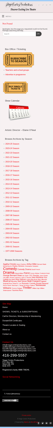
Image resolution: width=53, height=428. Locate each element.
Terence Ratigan (17, 288)
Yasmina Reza (17, 290)
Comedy (10, 269)
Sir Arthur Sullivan (29, 285)
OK (38, 34)
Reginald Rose (7, 283)
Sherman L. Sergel (17, 285)
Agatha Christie (9, 264)
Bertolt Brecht (7, 266)
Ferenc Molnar (34, 273)
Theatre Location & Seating (13, 325)
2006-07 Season (12, 220)
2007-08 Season (12, 215)
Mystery (14, 281)
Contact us (7, 334)
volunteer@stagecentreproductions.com (19, 350)
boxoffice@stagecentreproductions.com (19, 349)
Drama (8, 272)
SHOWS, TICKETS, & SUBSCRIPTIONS (20, 312)
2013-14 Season (12, 188)
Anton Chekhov (21, 264)
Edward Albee (19, 273)
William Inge (36, 288)
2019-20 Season (12, 162)
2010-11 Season (12, 202)
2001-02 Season (12, 242)
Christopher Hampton (31, 266)
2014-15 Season (12, 184)
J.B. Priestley (34, 275)
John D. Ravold (26, 277)
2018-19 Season (12, 166)
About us (6, 329)
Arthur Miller (32, 264)
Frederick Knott (45, 273)
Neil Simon (22, 281)
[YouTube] (46, 5)
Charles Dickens (18, 266)
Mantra (26, 422)
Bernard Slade (41, 264)
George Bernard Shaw (12, 275)
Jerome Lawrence (15, 277)
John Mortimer (37, 277)
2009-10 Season (12, 206)
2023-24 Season (12, 148)
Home (5, 307)
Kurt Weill (12, 279)
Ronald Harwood (42, 283)
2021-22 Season (12, 157)
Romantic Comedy (29, 283)
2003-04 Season (12, 233)
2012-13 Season (12, 193)
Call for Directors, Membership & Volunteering (21, 316)
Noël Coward (33, 281)
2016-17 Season (12, 175)
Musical (7, 281)
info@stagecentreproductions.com (16, 345)
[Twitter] (42, 5)
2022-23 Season (12, 153)
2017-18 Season (12, 171)
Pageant (43, 281)
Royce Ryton (7, 285)
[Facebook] (39, 5)
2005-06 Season (12, 224)
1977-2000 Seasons (13, 251)
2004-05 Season (12, 229)
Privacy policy (26, 415)
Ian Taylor (25, 275)
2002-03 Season (12, 238)
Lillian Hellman (20, 279)
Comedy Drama (24, 269)
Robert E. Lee (17, 283)
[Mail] (50, 5)
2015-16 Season (12, 179)
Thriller (27, 287)
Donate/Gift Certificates (12, 321)
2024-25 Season (12, 144)
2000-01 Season (12, 246)
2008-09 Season (12, 211)
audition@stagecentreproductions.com (18, 347)
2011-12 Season (12, 197)
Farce (27, 273)
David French (36, 269)
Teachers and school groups (17, 70)
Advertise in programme (15, 74)
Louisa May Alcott (31, 279)
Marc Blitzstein (42, 279)
